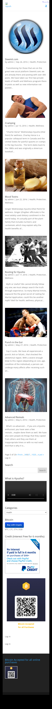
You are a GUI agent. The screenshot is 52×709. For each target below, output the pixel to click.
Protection (41, 62)
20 (35, 454)
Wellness (40, 125)
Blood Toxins (11, 196)
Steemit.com (11, 59)
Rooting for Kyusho (15, 272)
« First (19, 454)
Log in (8, 458)
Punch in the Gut (14, 342)
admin (11, 62)
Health (33, 62)
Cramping (10, 123)
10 (33, 454)
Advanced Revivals (14, 417)
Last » (41, 454)
